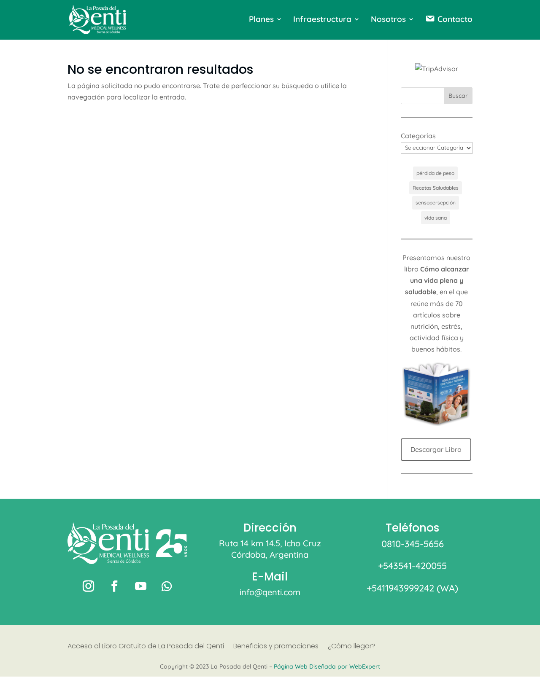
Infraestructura (322, 20)
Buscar (458, 95)
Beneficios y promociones (276, 647)
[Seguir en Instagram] (88, 586)
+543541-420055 (412, 566)
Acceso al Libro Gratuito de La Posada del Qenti (146, 647)
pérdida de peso (435, 173)
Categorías (418, 136)
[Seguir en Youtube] (140, 586)
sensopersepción (436, 202)
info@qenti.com (270, 592)
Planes (261, 20)
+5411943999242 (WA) (412, 588)
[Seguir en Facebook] (114, 586)
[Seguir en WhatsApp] (166, 586)
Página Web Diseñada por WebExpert (327, 666)
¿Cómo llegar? (351, 647)
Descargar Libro (436, 449)
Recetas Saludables (436, 188)
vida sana (435, 218)
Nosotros (388, 20)
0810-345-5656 (412, 544)
